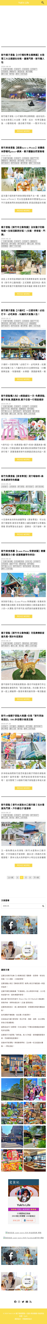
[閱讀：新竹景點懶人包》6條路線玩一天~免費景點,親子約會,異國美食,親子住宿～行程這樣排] (23, 440)
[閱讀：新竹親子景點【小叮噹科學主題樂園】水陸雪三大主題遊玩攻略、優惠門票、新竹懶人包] (23, 111)
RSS (31, 1302)
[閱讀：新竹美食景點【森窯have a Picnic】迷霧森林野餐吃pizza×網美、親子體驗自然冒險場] (23, 191)
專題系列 (13, 72)
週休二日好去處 (21, 74)
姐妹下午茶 (34, 158)
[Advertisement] (23, 26)
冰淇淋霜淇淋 (19, 561)
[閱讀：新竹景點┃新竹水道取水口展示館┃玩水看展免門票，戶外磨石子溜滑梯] (23, 845)
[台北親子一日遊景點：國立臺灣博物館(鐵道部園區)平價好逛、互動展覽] (12, 1066)
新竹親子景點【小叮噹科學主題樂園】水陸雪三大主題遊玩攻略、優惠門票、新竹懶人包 (22, 59)
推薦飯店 (22, 409)
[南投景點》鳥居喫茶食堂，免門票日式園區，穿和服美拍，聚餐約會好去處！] (35, 1137)
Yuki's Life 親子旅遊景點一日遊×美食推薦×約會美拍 (26, 1313)
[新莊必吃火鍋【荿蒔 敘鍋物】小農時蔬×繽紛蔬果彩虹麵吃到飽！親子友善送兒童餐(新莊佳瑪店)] (35, 1113)
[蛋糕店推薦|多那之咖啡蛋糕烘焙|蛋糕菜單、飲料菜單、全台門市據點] (35, 1160)
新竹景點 (21, 161)
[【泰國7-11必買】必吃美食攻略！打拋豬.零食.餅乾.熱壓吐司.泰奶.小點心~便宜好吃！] (12, 1160)
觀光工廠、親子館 (8, 74)
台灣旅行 (34, 69)
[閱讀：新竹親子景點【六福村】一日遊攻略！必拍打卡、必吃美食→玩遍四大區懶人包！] (23, 359)
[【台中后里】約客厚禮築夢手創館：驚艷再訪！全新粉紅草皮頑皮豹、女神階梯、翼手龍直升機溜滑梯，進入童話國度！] (35, 1089)
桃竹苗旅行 (5, 163)
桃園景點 (33, 323)
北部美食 (26, 69)
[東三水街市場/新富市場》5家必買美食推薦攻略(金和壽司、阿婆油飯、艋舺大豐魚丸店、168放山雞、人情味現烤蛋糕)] (12, 1137)
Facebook (15, 1302)
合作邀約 (13, 726)
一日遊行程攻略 (7, 69)
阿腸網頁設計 (27, 1319)
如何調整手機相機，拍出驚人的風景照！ (16, 1015)
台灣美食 (5, 72)
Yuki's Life (23, 2)
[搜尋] (43, 906)
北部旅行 (17, 69)
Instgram (19, 1302)
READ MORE (23, 131)
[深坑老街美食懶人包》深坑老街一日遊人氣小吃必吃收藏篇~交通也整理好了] (35, 1066)
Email (27, 1302)
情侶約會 (21, 72)
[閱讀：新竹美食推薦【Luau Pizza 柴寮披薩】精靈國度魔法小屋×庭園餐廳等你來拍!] (23, 596)
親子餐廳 (29, 72)
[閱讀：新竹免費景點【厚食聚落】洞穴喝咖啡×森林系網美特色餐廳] (23, 515)
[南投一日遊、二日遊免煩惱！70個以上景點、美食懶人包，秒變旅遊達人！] (12, 1113)
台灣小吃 (29, 561)
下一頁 (36, 877)
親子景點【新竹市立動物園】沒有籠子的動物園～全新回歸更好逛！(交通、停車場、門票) (23, 231)
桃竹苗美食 (15, 163)
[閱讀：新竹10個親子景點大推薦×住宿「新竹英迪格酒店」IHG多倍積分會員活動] (23, 768)
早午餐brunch (31, 161)
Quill (25, 1316)
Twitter (23, 1302)
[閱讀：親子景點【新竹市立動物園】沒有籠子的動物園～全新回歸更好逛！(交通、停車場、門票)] (23, 274)
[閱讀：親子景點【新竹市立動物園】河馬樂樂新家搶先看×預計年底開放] (23, 679)
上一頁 (10, 877)
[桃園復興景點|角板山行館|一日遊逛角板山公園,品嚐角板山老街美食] (12, 1089)
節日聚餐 (24, 163)
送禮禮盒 (5, 246)
